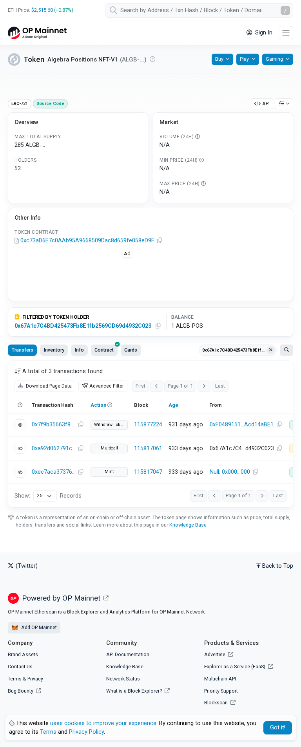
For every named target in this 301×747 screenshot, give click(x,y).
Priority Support (221, 691)
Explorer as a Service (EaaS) (235, 666)
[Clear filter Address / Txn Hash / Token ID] (271, 350)
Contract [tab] (104, 350)
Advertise (215, 654)
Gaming (274, 59)
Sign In (263, 32)
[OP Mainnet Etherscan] (37, 33)
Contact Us (20, 666)
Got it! (277, 727)
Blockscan (216, 703)
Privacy (35, 679)
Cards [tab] (130, 350)
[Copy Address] (159, 240)
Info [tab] (79, 350)
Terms (15, 679)
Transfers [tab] (22, 350)
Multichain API (220, 679)
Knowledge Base (188, 525)
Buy (219, 59)
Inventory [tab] (54, 350)
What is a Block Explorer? (134, 691)
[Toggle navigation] (286, 33)
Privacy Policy (86, 732)
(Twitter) (26, 566)
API (266, 103)
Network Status (123, 679)
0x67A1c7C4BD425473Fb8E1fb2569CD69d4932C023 (83, 326)
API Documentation (127, 654)
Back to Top (277, 566)
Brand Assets (23, 654)
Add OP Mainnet (38, 627)
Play (244, 59)
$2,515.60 (42, 10)
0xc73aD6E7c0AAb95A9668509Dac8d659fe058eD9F (87, 240)
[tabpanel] (150, 434)
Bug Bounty (20, 691)
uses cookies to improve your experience (103, 723)
